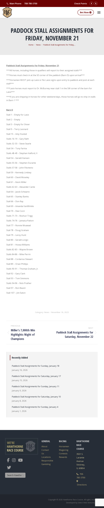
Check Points (80, 3)
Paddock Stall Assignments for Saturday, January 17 (36, 376)
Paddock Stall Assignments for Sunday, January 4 (35, 407)
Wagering (63, 450)
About (44, 446)
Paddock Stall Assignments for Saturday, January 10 (36, 396)
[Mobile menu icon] (98, 12)
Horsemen (64, 446)
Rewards (63, 457)
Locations (46, 457)
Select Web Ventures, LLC (88, 502)
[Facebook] (9, 461)
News (46, 312)
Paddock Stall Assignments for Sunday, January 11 (35, 386)
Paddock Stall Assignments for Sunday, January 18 (35, 366)
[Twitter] (10, 469)
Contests (63, 453)
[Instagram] (15, 461)
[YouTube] (21, 461)
